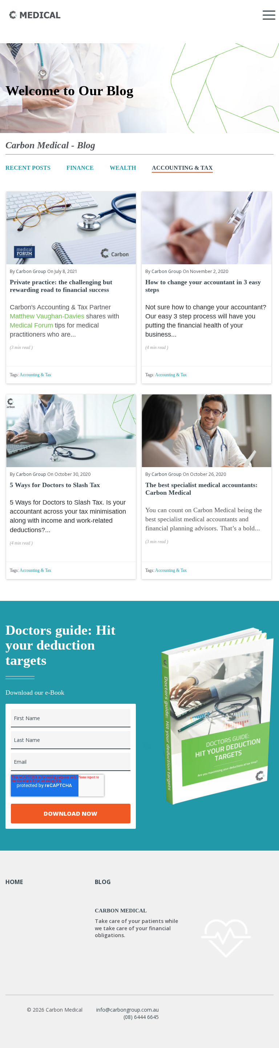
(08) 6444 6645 (141, 1016)
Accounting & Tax (182, 168)
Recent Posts (27, 168)
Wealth (123, 168)
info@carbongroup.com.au (127, 1009)
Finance (80, 168)
